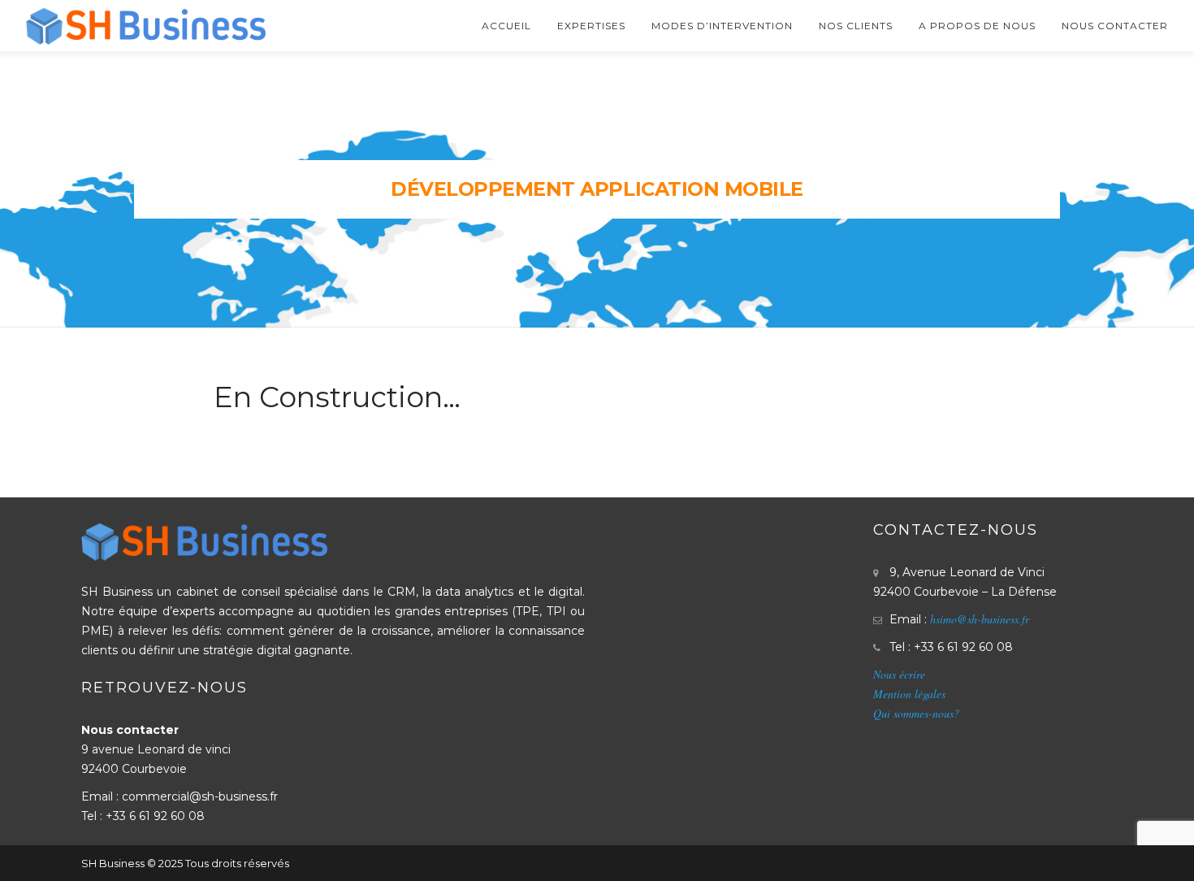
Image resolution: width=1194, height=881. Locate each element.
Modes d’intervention (722, 26)
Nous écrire (899, 674)
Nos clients (856, 26)
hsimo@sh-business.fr (979, 619)
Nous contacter (1115, 26)
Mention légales (909, 693)
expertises (591, 26)
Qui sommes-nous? (916, 713)
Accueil (506, 26)
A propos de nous (977, 26)
